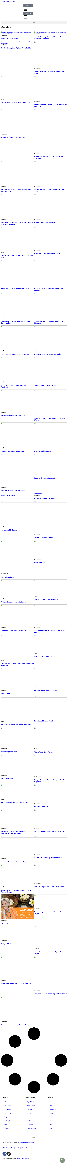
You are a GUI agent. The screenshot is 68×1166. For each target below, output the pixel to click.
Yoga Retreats (30, 1102)
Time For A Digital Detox (42, 451)
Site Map (52, 1120)
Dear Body (4, 923)
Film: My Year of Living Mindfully (46, 599)
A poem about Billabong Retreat (45, 222)
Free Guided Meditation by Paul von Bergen (16, 983)
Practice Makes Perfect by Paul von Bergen (15, 1025)
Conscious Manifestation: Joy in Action (14, 630)
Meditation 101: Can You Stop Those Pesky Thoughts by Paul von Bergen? (16, 832)
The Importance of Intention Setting (13, 490)
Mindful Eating (6, 693)
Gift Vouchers (7, 1109)
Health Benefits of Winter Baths (44, 385)
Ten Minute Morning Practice (44, 721)
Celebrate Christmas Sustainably (45, 478)
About (51, 1102)
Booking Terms (8, 1120)
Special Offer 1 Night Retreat (8, 1)
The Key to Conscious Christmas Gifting (47, 354)
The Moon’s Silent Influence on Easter (47, 253)
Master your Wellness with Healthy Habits (15, 288)
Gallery (51, 1113)
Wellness (29, 1113)
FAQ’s (6, 1117)
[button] (34, 22)
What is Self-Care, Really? (10, 38)
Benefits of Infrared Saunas (43, 538)
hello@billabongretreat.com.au (26, 1142)
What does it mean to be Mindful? (45, 498)
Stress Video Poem (40, 562)
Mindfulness (30, 1120)
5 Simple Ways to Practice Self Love (13, 137)
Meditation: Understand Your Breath (13, 415)
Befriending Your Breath (9, 751)
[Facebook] (4, 1154)
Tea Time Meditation (41, 806)
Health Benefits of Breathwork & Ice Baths (15, 354)
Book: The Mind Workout (43, 656)
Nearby (51, 1128)
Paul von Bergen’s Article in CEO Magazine (49, 887)
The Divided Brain (7, 778)
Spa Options (7, 1113)
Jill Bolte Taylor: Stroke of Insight (45, 690)
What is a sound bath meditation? (12, 451)
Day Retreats (7, 1105)
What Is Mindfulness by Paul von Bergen (48, 858)
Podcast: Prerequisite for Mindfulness (13, 602)
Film (51, 1117)
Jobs (51, 1105)
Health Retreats (31, 1105)
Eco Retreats (30, 1124)
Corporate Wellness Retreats (32, 1129)
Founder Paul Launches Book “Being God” (16, 102)
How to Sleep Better (7, 577)
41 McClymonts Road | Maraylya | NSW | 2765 (14, 1148)
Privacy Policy (20, 1158)
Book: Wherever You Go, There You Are (14, 802)
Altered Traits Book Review (43, 752)
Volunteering (53, 1109)
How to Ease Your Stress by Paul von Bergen (49, 831)
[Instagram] (9, 1154)
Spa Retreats (30, 1109)
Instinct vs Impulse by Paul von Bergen (14, 862)
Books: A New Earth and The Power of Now (16, 724)
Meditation (29, 1117)
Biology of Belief (6, 944)
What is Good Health (8, 495)
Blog (5, 1124)
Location (52, 1124)
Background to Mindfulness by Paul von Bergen (50, 994)
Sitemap (27, 1158)
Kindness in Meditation (9, 530)
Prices (5, 1102)
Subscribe (6, 1128)
